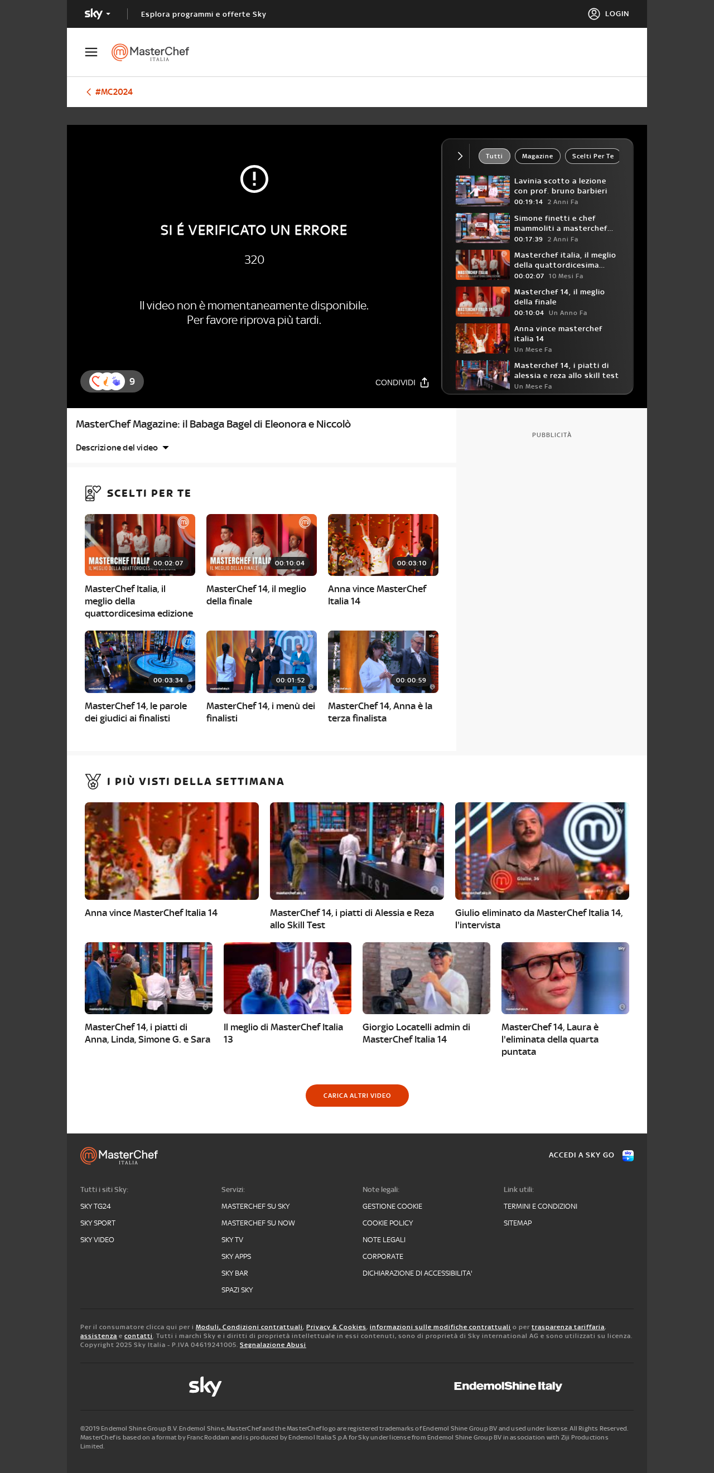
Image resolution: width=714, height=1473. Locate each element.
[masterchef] (156, 52)
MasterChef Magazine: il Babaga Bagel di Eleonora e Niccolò (213, 424)
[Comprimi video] (463, 156)
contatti (138, 1336)
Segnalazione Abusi (273, 1345)
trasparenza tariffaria (568, 1327)
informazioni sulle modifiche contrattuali (440, 1327)
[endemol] (508, 1387)
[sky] (205, 1387)
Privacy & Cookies (336, 1327)
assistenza (98, 1336)
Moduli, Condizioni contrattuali (249, 1327)
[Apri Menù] (98, 52)
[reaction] (116, 381)
